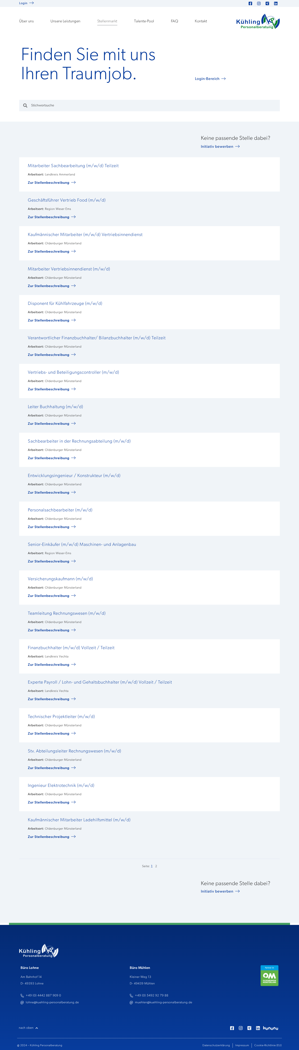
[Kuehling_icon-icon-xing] (249, 1028)
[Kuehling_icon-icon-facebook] (232, 1028)
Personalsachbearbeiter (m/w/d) (60, 510)
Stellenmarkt (107, 21)
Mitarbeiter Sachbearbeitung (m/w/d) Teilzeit (73, 166)
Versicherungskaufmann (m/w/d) (60, 579)
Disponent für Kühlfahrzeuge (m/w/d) (65, 303)
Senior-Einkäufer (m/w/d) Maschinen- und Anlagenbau (82, 544)
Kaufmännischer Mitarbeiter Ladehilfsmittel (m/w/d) (79, 820)
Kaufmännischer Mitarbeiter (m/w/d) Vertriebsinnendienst (85, 235)
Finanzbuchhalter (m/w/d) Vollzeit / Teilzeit (71, 648)
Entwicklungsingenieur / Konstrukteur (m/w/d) (74, 476)
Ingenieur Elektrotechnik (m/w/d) (61, 785)
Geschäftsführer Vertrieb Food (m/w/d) (67, 200)
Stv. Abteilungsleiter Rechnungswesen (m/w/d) (74, 751)
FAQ (174, 21)
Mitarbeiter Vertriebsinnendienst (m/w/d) (69, 269)
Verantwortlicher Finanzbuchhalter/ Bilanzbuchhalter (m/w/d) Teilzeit (97, 338)
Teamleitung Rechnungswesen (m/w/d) (67, 613)
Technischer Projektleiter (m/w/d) (61, 717)
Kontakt (201, 21)
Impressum (242, 1045)
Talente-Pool (144, 21)
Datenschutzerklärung (216, 1045)
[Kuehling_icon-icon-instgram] (240, 1028)
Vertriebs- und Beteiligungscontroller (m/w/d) (73, 372)
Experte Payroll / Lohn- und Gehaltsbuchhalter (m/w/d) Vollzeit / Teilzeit (100, 682)
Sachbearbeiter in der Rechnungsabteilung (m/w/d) (79, 441)
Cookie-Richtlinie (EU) (268, 1045)
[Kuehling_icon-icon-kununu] (270, 1028)
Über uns (26, 21)
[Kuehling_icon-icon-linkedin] (258, 1028)
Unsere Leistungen (65, 21)
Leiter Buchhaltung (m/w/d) (55, 407)
